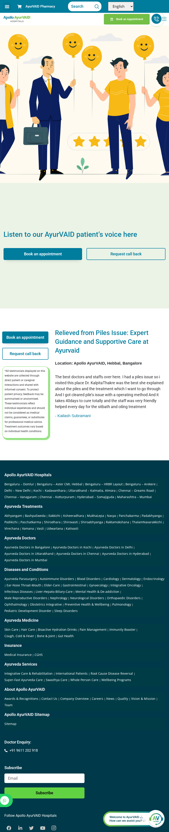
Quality (123, 698)
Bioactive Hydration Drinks (57, 629)
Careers (98, 698)
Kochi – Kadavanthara (49, 490)
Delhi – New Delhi (17, 490)
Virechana (11, 528)
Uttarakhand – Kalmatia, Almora (92, 490)
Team (8, 705)
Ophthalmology (15, 604)
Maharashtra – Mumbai (134, 497)
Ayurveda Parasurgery (20, 579)
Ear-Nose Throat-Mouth (24, 585)
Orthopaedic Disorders (124, 598)
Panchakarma (129, 516)
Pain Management (93, 629)
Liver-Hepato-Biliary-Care (54, 591)
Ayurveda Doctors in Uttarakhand (28, 554)
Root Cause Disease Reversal (112, 673)
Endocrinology (153, 579)
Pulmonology (121, 604)
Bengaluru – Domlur (19, 484)
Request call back (126, 254)
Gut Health (66, 636)
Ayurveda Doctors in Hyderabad (125, 554)
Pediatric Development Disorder (27, 611)
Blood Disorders (89, 579)
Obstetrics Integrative (46, 604)
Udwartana (55, 528)
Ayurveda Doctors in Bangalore (27, 547)
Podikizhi (11, 522)
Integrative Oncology (125, 585)
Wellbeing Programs (116, 680)
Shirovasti (70, 522)
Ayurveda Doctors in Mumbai (25, 560)
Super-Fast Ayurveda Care (24, 680)
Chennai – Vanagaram (20, 497)
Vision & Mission (143, 698)
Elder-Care (52, 585)
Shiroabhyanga (92, 522)
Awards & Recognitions (21, 698)
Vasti (40, 528)
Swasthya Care (57, 680)
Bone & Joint (46, 636)
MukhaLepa (95, 516)
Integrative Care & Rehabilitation (28, 673)
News (110, 698)
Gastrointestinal (74, 585)
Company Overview (75, 698)
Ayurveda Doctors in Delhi (113, 547)
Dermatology (131, 579)
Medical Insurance (18, 655)
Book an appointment (43, 254)
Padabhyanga (152, 516)
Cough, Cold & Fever (19, 636)
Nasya (111, 516)
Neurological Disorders (87, 598)
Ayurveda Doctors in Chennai (77, 554)
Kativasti (72, 528)
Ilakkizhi (54, 516)
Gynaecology (98, 585)
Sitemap (10, 724)
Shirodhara (52, 522)
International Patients (72, 673)
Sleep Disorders (66, 611)
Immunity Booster (122, 629)
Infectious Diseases (18, 591)
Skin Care (11, 629)
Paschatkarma (30, 522)
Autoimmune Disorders (57, 579)
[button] (7, 6)
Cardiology (111, 579)
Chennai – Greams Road (136, 490)
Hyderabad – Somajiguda (95, 497)
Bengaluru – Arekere (140, 484)
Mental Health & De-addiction (97, 591)
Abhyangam (13, 516)
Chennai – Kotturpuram (57, 497)
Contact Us (49, 698)
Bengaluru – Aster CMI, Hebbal (59, 484)
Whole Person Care (84, 680)
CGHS (39, 655)
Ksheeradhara (73, 516)
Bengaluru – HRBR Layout (104, 484)
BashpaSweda (35, 516)
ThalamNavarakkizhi (147, 522)
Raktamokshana (117, 522)
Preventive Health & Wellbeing (87, 604)
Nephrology (58, 598)
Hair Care (28, 629)
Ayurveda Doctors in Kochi (72, 547)
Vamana (28, 528)
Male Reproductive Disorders (25, 598)
